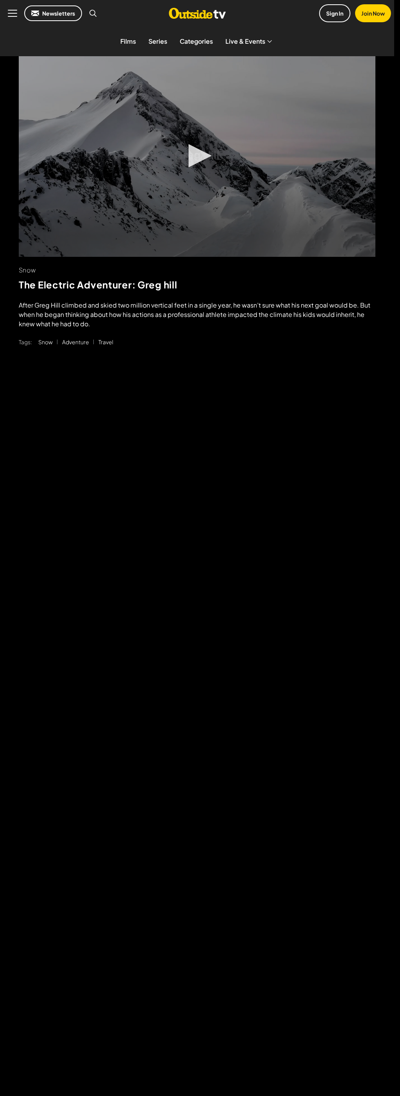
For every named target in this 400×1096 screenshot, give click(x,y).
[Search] (93, 13)
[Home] (197, 13)
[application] (197, 156)
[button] (197, 156)
